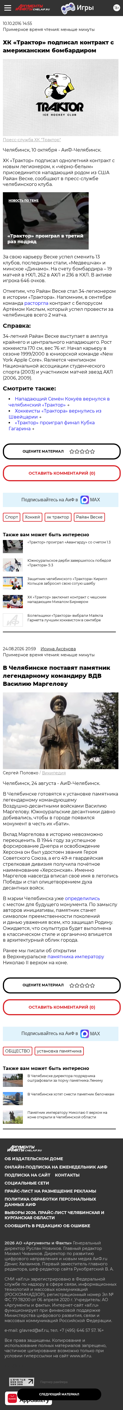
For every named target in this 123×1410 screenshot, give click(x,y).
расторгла (36, 303)
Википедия (54, 772)
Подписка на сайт (27, 1175)
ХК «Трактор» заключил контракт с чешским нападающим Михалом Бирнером (66, 599)
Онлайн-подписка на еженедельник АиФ (56, 1167)
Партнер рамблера (54, 1382)
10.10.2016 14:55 (17, 23)
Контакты (67, 1175)
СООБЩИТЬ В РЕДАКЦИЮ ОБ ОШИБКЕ (47, 1225)
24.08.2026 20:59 (19, 648)
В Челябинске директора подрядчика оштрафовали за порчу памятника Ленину (65, 1078)
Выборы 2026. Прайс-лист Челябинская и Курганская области (54, 1215)
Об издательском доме (34, 1158)
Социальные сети (27, 1183)
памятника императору (75, 956)
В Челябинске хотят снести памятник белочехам (70, 1094)
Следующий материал (59, 1394)
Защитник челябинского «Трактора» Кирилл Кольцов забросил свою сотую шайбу (67, 581)
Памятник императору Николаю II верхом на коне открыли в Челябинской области (67, 1114)
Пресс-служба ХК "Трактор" (32, 139)
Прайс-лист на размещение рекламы (50, 1191)
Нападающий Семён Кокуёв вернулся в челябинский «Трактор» (59, 402)
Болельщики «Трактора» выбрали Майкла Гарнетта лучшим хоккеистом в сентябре (65, 617)
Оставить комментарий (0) (62, 473)
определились (82, 898)
